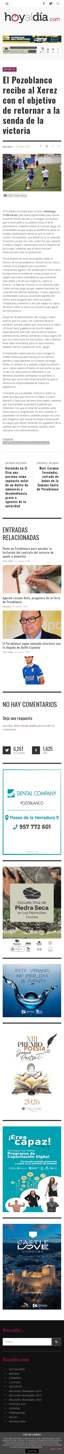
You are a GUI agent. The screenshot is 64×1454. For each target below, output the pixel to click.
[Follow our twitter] (7, 750)
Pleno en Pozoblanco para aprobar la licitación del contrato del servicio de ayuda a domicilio (28, 552)
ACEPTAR (32, 1451)
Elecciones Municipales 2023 (25, 1399)
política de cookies (45, 1445)
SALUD (13, 1417)
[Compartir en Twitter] (46, 146)
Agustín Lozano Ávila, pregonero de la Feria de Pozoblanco (31, 600)
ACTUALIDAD (17, 1369)
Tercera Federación (40, 442)
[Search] (7, 3)
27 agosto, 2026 (22, 561)
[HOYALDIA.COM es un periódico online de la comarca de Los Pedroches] (32, 20)
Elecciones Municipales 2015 (25, 1391)
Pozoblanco (16, 442)
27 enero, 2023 (23, 146)
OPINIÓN (14, 1408)
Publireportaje (17, 1412)
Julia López (8, 561)
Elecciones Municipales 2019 (25, 1395)
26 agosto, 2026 (20, 606)
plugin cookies (56, 1449)
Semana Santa (17, 1421)
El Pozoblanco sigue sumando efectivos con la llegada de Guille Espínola (32, 645)
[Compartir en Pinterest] (59, 146)
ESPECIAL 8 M (17, 1404)
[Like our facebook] (36, 750)
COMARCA (15, 1378)
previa (26, 442)
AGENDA (14, 1373)
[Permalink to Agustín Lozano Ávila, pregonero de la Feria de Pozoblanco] (32, 625)
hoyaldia (7, 606)
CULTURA (14, 1382)
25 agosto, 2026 (22, 652)
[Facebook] (43, 3)
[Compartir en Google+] (52, 146)
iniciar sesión (29, 725)
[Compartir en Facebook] (40, 146)
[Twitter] (50, 3)
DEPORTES (10, 69)
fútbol (6, 442)
